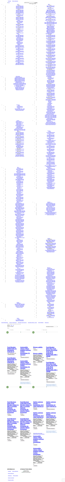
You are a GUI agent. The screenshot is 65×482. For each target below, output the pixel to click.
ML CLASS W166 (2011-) (51, 68)
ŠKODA (49, 238)
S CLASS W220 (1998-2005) (50, 48)
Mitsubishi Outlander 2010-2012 (20, 79)
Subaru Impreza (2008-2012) (50, 213)
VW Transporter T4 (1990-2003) (51, 99)
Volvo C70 (18, 170)
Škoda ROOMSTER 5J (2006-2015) (50, 250)
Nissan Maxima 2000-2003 (19, 219)
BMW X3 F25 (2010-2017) (51, 28)
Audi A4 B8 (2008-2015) (19, 12)
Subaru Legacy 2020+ (50, 210)
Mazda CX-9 (19, 261)
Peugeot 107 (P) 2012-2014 (50, 169)
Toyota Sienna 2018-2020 (51, 163)
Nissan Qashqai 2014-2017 (19, 205)
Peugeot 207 (50, 174)
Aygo (50, 137)
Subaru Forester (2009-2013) (50, 204)
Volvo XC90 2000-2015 (19, 200)
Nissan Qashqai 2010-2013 (19, 204)
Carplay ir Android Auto (13, 322)
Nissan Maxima (18, 218)
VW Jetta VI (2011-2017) (50, 91)
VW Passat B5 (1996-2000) (50, 84)
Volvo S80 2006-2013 (19, 182)
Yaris (50, 148)
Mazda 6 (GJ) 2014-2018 (20, 253)
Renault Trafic (50, 299)
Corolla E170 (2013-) (50, 141)
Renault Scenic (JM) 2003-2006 (51, 295)
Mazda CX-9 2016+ (20, 263)
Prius (50, 151)
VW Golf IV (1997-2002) (50, 80)
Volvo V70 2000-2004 (19, 189)
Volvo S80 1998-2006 (19, 181)
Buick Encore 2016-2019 (20, 320)
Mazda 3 (18, 243)
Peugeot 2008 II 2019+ (50, 185)
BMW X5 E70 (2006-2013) (51, 31)
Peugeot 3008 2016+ (50, 188)
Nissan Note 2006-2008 (19, 230)
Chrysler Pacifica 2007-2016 (50, 112)
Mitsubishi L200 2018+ (19, 89)
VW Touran (50, 101)
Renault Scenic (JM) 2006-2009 (51, 296)
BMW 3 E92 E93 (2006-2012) (50, 12)
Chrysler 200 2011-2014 (50, 106)
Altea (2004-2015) (50, 310)
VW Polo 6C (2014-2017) (51, 95)
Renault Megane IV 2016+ (51, 293)
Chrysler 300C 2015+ (50, 110)
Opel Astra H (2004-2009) (20, 133)
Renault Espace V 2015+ (51, 278)
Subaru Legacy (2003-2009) (50, 207)
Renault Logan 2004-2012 (51, 283)
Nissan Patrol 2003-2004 (20, 234)
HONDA (18, 302)
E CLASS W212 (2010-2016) (50, 46)
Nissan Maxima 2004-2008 (19, 220)
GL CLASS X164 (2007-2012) (50, 74)
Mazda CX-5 (19, 256)
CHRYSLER (49, 104)
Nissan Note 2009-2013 (19, 231)
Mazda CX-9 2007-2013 (19, 262)
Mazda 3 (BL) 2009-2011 (20, 245)
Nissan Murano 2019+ (19, 225)
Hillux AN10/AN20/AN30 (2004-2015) (51, 165)
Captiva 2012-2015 (20, 107)
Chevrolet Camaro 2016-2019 (19, 109)
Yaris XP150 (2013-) (50, 150)
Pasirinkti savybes (11, 354)
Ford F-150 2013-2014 (19, 39)
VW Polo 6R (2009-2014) (51, 94)
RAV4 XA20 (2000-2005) (51, 158)
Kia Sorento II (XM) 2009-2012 (19, 276)
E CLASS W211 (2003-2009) (50, 45)
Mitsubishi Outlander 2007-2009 (20, 78)
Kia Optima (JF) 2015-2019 (19, 272)
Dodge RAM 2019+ (20, 127)
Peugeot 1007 (50, 182)
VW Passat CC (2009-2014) (50, 88)
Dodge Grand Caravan (18, 128)
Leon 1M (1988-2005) (50, 307)
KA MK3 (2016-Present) (19, 56)
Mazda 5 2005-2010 (20, 248)
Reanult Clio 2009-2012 (50, 273)
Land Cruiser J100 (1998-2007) (51, 155)
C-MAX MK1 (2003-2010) (20, 58)
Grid (11, 325)
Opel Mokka (19, 145)
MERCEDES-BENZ (49, 33)
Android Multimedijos (4, 322)
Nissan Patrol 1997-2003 (20, 233)
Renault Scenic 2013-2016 (50, 297)
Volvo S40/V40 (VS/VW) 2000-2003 (19, 173)
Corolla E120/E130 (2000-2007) (51, 140)
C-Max (19, 57)
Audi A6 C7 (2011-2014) (19, 18)
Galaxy (19, 62)
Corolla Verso (50, 142)
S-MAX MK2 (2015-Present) (19, 61)
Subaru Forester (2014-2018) (50, 205)
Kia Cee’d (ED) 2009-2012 (20, 269)
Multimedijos (28, 329)
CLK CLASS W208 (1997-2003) (51, 64)
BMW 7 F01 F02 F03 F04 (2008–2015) (51, 23)
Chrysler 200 (50, 105)
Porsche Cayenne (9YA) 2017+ (51, 124)
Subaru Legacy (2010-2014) (50, 208)
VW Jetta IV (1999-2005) (50, 89)
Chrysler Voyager (49, 118)
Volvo (18, 167)
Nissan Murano (18, 222)
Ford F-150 (19, 37)
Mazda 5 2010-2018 (20, 249)
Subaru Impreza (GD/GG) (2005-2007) (51, 212)
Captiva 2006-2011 (20, 106)
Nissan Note (19, 229)
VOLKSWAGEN (48, 76)
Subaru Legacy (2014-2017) (50, 209)
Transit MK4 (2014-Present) (19, 51)
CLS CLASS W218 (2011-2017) (51, 62)
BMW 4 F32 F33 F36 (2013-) (50, 14)
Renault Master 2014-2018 (50, 288)
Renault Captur (49, 268)
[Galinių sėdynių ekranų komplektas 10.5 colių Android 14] (39, 393)
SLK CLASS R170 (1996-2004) (51, 58)
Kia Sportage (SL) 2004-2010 (19, 280)
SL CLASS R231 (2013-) (51, 56)
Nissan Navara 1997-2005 (20, 227)
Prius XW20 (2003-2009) (51, 152)
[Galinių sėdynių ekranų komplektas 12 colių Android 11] (52, 393)
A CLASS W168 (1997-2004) (50, 35)
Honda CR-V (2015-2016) (20, 306)
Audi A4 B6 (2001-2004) (19, 10)
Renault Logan (49, 282)
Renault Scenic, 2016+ (50, 298)
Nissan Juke (19, 213)
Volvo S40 (18, 172)
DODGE (18, 120)
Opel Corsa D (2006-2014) (20, 137)
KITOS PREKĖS (40, 322)
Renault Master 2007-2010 (50, 286)
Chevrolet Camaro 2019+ (20, 110)
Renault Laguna (49, 279)
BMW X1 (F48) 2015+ (50, 26)
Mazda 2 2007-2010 (20, 240)
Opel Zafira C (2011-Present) (19, 156)
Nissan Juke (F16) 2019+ (20, 215)
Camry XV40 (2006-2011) (51, 146)
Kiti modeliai (19, 264)
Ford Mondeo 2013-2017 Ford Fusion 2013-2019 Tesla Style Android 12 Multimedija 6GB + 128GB (52, 351)
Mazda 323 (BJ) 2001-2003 (19, 265)
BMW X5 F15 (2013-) (50, 29)
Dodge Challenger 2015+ (20, 122)
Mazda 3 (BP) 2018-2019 (20, 247)
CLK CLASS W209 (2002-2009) (51, 65)
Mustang (18, 41)
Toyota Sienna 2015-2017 (51, 162)
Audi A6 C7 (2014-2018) (19, 19)
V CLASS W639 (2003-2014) (50, 52)
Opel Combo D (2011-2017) (19, 140)
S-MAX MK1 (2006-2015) (20, 60)
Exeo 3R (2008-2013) (50, 317)
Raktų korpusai (45, 329)
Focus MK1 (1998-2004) (19, 35)
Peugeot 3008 (50, 186)
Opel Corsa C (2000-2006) (20, 136)
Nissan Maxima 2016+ (19, 221)
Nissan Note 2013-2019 (19, 232)
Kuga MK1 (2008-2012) (19, 53)
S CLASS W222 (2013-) (50, 50)
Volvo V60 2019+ (19, 187)
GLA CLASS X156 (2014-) (51, 72)
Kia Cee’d (18, 268)
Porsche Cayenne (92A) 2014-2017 (50, 123)
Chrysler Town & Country (50, 114)
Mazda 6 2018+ (19, 254)
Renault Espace (49, 275)
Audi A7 (19, 20)
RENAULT (49, 267)
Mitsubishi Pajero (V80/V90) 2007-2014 (19, 84)
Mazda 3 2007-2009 (20, 244)
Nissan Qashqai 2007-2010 (19, 203)
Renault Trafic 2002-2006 (51, 300)
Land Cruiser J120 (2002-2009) (51, 156)
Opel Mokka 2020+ (20, 147)
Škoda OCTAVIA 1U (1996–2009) (50, 243)
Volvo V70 (18, 188)
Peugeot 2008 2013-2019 (51, 184)
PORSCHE (49, 120)
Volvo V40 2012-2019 (19, 186)
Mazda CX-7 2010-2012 (19, 260)
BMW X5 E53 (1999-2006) (51, 30)
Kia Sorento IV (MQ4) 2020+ (19, 278)
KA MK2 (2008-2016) (19, 55)
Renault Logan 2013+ (50, 284)
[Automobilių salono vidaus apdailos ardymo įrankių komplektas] (39, 433)
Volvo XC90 (19, 199)
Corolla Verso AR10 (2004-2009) (51, 144)
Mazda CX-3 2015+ (20, 255)
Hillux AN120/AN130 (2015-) (50, 166)
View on (8, 325)
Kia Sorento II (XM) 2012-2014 (19, 277)
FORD (18, 33)
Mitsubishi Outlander (19, 77)
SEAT (49, 302)
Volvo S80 (18, 180)
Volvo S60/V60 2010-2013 (20, 179)
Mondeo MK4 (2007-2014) (20, 46)
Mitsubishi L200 (18, 86)
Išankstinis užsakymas (25, 357)
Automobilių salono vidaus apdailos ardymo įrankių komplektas (38, 439)
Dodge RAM (19, 126)
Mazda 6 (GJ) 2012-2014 (20, 252)
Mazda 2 (18, 239)
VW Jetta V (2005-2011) (50, 90)
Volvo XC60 (19, 193)
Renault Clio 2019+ (51, 274)
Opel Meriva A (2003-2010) (19, 143)
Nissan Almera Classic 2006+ (19, 212)
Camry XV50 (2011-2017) (51, 147)
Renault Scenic (49, 294)
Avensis (50, 131)
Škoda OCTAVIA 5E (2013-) (50, 244)
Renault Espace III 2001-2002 (50, 276)
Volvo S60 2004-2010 (19, 177)
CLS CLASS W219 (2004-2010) (51, 61)
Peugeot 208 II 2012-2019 (51, 177)
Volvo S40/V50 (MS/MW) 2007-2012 (19, 175)
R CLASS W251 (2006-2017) (50, 70)
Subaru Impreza (49, 211)
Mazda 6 (18, 250)
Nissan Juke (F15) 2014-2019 (19, 214)
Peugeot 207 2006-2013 (50, 175)
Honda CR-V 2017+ (20, 307)
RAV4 (50, 157)
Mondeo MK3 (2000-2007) (20, 45)
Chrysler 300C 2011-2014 (51, 109)
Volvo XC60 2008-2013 (19, 194)
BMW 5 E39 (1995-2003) (51, 16)
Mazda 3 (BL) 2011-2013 (20, 246)
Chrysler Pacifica (49, 111)
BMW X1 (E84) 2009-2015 (51, 25)
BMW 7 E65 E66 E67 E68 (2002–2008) (50, 22)
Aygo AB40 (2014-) (51, 138)
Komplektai (11, 329)
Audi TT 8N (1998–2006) (20, 26)
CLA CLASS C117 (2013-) (51, 71)
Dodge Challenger (19, 121)
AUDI (18, 4)
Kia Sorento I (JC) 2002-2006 (19, 274)
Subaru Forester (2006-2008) (50, 203)
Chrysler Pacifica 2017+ (50, 113)
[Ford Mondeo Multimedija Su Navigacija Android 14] (13, 338)
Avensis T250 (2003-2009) (50, 132)
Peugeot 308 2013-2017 (50, 180)
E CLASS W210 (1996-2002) (50, 44)
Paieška (36, 2)
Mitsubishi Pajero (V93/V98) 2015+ (19, 85)
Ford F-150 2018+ (20, 40)
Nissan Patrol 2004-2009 (20, 235)
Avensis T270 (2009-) (50, 133)
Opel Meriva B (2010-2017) (19, 144)
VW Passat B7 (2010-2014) (50, 86)
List (13, 325)
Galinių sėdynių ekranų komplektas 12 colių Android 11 (51, 404)
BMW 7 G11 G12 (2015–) (51, 24)
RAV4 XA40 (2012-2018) (51, 160)
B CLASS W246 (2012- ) (50, 39)
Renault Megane (49, 289)
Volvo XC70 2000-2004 (19, 197)
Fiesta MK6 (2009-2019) (19, 49)
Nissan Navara (18, 226)
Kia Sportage (19, 279)
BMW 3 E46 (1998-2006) (51, 10)
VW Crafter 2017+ (50, 78)
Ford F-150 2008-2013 (19, 38)
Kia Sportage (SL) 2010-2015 (19, 281)
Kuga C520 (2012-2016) (19, 54)
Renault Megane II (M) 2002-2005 (50, 290)
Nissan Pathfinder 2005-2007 (19, 207)
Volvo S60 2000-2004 (19, 176)
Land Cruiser (50, 154)
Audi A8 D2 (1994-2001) (19, 24)
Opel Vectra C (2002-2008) (19, 150)
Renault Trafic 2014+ (50, 301)
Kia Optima (19, 271)
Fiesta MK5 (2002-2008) (19, 48)
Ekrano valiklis (37, 347)
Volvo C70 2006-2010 (19, 171)
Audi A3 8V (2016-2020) (19, 8)
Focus (19, 34)
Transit (19, 50)
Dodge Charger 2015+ (19, 123)
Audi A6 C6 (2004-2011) (19, 17)
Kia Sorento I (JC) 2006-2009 (19, 275)
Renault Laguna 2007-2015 (50, 280)
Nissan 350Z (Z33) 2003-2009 (19, 237)
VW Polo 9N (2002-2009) (51, 93)
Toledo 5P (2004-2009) (50, 312)
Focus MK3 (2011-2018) (19, 36)
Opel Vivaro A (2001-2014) (20, 152)
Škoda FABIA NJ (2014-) (50, 241)
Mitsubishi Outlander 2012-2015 (20, 80)
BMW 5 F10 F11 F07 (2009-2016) (50, 17)
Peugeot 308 (50, 178)
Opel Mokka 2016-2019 (19, 146)
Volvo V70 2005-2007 (19, 190)
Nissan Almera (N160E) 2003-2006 (19, 211)
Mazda (18, 238)
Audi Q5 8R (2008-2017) (20, 30)
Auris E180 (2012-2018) (50, 135)
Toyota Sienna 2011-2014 (51, 161)
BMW (49, 4)
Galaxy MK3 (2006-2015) (20, 63)
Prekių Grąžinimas (11, 473)
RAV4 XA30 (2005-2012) (51, 159)
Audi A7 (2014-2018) (19, 21)
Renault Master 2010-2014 (50, 287)
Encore (19, 319)
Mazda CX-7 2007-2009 (19, 259)
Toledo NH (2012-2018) (50, 313)
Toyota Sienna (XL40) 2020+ (50, 164)
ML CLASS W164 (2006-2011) (50, 67)
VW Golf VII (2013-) (51, 82)
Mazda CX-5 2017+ (20, 258)
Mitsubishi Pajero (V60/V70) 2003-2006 (19, 83)
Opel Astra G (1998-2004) (20, 132)
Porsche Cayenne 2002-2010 (50, 122)
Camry (50, 145)
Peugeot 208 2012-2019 (50, 176)
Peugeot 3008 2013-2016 (51, 187)
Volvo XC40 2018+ (20, 192)
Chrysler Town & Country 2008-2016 (50, 117)
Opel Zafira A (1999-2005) (20, 154)
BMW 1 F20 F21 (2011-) (50, 6)
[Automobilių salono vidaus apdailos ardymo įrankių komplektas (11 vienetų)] (26, 338)
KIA (17, 267)
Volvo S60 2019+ (19, 178)
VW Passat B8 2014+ (50, 87)
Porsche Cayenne (50, 121)
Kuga (19, 52)
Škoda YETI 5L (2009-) (50, 249)
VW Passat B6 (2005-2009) (50, 85)
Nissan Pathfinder (19, 206)
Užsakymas (10, 475)
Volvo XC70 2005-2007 (19, 198)
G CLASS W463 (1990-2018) (50, 73)
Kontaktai (9, 471)
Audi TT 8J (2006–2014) (20, 27)
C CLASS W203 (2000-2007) (50, 41)
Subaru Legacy (49, 206)
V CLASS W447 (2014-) (50, 53)
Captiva (19, 105)
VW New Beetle (49, 103)
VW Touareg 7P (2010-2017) (50, 97)
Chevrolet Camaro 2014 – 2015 (20, 108)
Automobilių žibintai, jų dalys (32, 322)
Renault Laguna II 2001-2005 (50, 281)
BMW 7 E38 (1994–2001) (51, 21)
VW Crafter (49, 77)
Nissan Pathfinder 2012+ (20, 209)
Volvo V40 (18, 185)
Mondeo (19, 44)
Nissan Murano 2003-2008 (20, 223)
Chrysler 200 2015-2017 (50, 107)
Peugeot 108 (50, 170)
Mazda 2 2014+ (19, 242)
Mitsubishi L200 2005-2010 (19, 88)
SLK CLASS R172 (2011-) (51, 59)
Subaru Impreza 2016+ (50, 214)
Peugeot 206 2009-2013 (50, 173)
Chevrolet (17, 104)
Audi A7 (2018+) (19, 22)
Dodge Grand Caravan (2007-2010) (19, 129)
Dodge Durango (18, 124)
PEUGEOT (49, 167)
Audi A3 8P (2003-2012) (19, 6)
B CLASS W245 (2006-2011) (50, 38)
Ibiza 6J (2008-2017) (50, 305)
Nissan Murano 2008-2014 (20, 224)
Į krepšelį (35, 364)
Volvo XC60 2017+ (20, 195)
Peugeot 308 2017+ (51, 181)
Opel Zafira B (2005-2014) (20, 155)
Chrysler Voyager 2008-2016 (50, 119)
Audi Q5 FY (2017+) (20, 31)
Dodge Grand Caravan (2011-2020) (19, 130)
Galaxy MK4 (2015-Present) (19, 64)
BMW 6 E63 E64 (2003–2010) (50, 19)
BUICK (18, 318)
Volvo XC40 (19, 191)
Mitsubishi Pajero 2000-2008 (19, 82)
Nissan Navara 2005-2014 (20, 228)
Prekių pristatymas (15, 471)
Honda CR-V (19, 303)
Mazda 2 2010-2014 (20, 241)
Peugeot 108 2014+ (51, 171)
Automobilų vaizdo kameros (22, 322)
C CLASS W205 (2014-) (50, 43)
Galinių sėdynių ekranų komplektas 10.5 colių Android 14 (38, 404)
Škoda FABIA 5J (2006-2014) (50, 240)
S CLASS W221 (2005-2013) (50, 49)
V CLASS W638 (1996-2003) (50, 51)
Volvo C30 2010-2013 (19, 169)
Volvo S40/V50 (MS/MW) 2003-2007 (19, 174)
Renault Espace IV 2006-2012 (50, 277)
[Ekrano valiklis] (39, 338)
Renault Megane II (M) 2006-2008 (50, 291)
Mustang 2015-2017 (20, 43)
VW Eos (49, 102)
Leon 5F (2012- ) (50, 308)
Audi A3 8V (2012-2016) (19, 7)
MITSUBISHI (18, 76)
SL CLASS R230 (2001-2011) (50, 55)
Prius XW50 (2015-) (51, 153)
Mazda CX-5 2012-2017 (19, 257)
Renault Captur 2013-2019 (50, 269)
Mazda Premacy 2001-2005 (19, 266)
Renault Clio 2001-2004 (50, 271)
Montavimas (47, 322)
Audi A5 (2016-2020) (19, 15)
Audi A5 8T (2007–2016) (20, 14)
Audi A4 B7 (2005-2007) (19, 11)
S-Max (19, 59)
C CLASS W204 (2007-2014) (50, 42)
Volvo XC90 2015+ (20, 201)
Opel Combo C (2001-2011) (19, 139)
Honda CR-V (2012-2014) (20, 305)
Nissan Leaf (19, 216)
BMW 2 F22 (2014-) (51, 8)
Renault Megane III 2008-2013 (50, 292)
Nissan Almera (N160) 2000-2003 (19, 210)
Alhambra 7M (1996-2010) (51, 315)
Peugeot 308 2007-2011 (50, 179)
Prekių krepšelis (15, 475)
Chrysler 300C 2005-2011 (51, 108)
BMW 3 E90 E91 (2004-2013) (50, 11)
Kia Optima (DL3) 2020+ (19, 273)
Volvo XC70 (19, 196)
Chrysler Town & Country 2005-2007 (50, 116)
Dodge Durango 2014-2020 (19, 125)
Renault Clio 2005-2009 (50, 272)
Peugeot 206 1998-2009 (50, 172)
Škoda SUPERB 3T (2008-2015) (51, 247)
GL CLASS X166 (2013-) (51, 75)
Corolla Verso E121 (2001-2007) (51, 143)
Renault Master (49, 285)
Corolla (50, 139)
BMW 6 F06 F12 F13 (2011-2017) (50, 20)
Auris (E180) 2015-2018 (50, 136)
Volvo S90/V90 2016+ (19, 184)
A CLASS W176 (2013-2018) (50, 36)
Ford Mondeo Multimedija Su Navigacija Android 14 (12, 349)
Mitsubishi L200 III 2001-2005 (19, 87)
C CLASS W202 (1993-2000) (50, 40)
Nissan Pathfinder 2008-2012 (19, 208)
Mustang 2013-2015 (20, 42)
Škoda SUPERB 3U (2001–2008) (50, 246)
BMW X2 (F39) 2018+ (50, 27)
